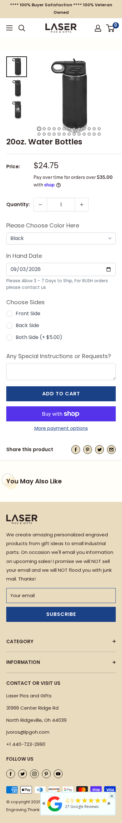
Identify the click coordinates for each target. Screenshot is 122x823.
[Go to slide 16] (49, 134)
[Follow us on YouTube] (58, 773)
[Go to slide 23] (84, 134)
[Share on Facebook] (75, 449)
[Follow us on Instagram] (34, 773)
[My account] (98, 28)
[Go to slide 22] (79, 134)
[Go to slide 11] (89, 128)
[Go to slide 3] (49, 128)
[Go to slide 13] (99, 128)
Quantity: (18, 204)
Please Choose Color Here (42, 225)
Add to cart (61, 393)
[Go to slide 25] (94, 134)
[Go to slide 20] (69, 134)
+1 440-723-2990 (25, 744)
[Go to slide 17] (54, 134)
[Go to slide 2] (44, 128)
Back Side (27, 325)
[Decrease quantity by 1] (40, 204)
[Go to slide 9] (79, 128)
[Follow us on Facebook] (10, 773)
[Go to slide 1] (39, 129)
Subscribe (61, 614)
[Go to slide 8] (74, 128)
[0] (110, 28)
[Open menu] (9, 27)
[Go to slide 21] (74, 134)
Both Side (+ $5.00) (39, 337)
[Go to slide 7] (69, 128)
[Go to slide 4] (54, 128)
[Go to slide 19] (64, 134)
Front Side (28, 313)
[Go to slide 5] (59, 128)
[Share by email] (111, 449)
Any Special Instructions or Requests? (58, 356)
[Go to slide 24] (89, 134)
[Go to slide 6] (64, 128)
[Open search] (21, 28)
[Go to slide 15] (44, 134)
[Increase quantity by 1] (81, 204)
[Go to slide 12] (94, 128)
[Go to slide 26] (99, 134)
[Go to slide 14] (39, 134)
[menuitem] (16, 66)
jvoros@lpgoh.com (27, 732)
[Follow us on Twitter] (22, 773)
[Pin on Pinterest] (87, 449)
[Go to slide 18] (59, 134)
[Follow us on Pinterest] (46, 773)
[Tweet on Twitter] (99, 449)
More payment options (61, 428)
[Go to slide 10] (84, 128)
